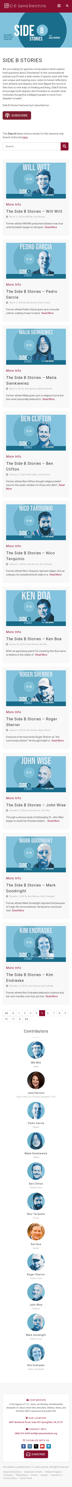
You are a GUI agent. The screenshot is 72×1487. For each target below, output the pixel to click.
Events (34, 1475)
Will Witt (36, 1062)
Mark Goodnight (36, 1335)
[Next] (20, 1019)
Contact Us (56, 1475)
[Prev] (13, 1013)
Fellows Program (53, 1472)
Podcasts (8, 1475)
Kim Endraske (36, 1365)
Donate (44, 1475)
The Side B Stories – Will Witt (34, 211)
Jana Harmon (36, 1093)
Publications (22, 1475)
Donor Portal (26, 1478)
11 (13, 1019)
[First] (6, 1013)
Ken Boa (36, 1244)
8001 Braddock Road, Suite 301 (25, 1422)
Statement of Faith (33, 1472)
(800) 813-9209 (22, 1433)
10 (6, 1019)
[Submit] (65, 146)
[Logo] (25, 6)
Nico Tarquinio (36, 1214)
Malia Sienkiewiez (36, 1153)
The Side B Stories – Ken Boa (34, 639)
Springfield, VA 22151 (52, 1422)
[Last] (26, 1019)
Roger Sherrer (36, 1274)
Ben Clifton (36, 1183)
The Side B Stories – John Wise (36, 805)
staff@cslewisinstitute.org (43, 1433)
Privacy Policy (10, 1478)
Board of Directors (12, 1472)
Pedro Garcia (36, 1123)
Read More (51, 227)
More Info (13, 204)
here (25, 137)
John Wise (36, 1304)
